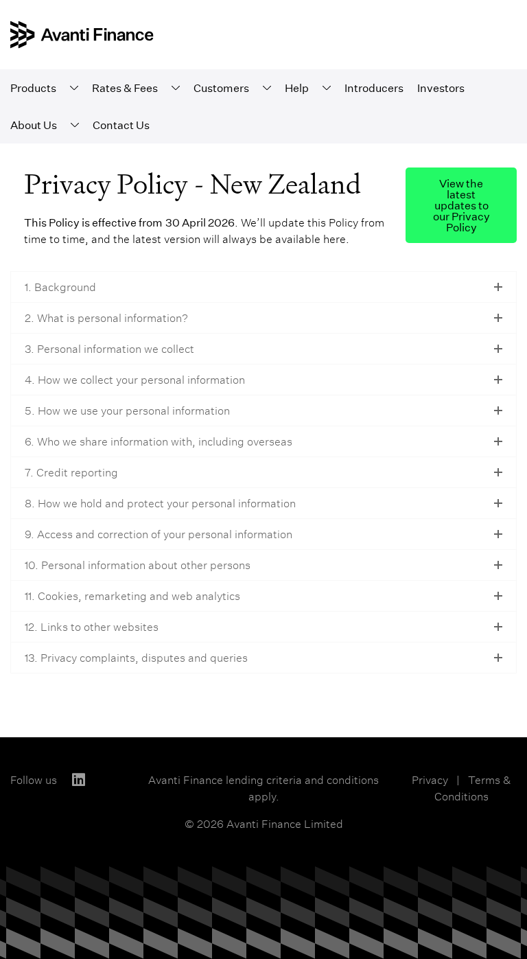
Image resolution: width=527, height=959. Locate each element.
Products (33, 88)
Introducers (373, 88)
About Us (33, 125)
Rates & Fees (125, 88)
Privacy (430, 780)
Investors (441, 88)
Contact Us (121, 125)
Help (297, 88)
